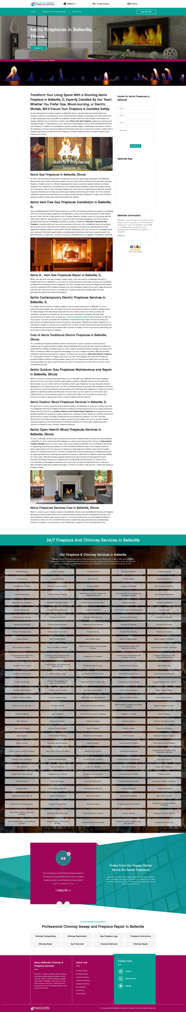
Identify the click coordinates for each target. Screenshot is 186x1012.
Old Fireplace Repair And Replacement (128, 610)
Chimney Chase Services (93, 617)
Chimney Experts (22, 781)
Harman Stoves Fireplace (57, 728)
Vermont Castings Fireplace (164, 721)
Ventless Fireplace (93, 804)
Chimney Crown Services (22, 617)
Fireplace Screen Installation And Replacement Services (164, 751)
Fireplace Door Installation (93, 656)
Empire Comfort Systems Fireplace (21, 751)
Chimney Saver (164, 610)
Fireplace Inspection (93, 610)
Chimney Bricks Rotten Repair (128, 682)
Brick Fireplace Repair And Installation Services (22, 822)
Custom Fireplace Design (57, 697)
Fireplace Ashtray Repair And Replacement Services (164, 656)
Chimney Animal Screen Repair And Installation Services (128, 594)
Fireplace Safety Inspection (129, 781)
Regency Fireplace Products (164, 706)
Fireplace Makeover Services (93, 813)
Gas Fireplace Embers (164, 697)
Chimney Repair (128, 579)
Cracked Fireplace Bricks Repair (93, 822)
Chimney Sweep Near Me (93, 789)
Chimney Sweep (22, 572)
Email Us (134, 4)
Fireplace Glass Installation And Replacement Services (57, 656)
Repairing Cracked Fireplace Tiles (93, 682)
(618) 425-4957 (146, 12)
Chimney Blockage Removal (57, 610)
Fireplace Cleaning (164, 572)
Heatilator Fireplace (57, 721)
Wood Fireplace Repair (57, 639)
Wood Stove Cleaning (164, 796)
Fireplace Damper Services (128, 665)
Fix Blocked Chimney (22, 682)
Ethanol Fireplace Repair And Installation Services (128, 647)
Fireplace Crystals (57, 706)
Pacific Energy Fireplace (57, 736)
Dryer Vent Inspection (164, 767)
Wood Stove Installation (128, 796)
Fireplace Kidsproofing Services (128, 759)
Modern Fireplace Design (22, 697)
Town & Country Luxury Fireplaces (93, 714)
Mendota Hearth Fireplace (92, 736)
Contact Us (76, 12)
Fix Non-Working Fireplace (57, 594)
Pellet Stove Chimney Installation (93, 697)
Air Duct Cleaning (57, 767)
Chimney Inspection (128, 572)
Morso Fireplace (93, 743)
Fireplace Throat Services (22, 674)
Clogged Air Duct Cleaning (57, 774)
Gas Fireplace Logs (164, 665)
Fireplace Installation (128, 586)
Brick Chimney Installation (164, 594)
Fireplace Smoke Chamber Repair (93, 603)
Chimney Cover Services (128, 617)
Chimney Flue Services (164, 617)
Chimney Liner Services (22, 624)
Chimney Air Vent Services (22, 706)
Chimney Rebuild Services (57, 759)
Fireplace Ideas (21, 789)
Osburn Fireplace (93, 728)
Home (32, 12)
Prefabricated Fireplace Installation (164, 647)
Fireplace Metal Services (22, 665)
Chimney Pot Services (128, 624)
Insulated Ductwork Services (164, 813)
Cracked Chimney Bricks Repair (164, 682)
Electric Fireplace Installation (57, 647)
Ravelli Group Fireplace (93, 751)
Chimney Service (93, 572)
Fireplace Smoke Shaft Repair (57, 603)
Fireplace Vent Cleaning (128, 632)
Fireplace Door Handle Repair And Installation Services (128, 656)
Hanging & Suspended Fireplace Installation (164, 804)
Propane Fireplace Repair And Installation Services (22, 656)
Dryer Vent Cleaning (164, 759)
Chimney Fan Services (164, 624)
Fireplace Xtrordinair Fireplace (164, 736)
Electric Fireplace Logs (57, 674)
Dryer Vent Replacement (93, 781)
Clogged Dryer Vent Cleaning (22, 774)
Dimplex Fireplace (128, 728)
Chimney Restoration (21, 610)
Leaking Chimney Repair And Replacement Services (57, 682)
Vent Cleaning (22, 767)
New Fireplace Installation (164, 586)
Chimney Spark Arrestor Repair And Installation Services (93, 594)
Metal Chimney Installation (21, 603)
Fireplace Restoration (22, 594)
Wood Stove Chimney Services (22, 804)
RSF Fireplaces (22, 721)
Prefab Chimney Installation (93, 759)
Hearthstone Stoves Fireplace (164, 743)
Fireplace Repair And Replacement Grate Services (57, 665)
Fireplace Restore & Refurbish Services (57, 822)
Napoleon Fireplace (93, 721)
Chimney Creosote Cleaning (57, 586)
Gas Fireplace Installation (22, 647)
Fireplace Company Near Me (22, 796)
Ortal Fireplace (128, 736)
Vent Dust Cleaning (128, 767)
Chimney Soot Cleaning (22, 586)
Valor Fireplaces (57, 714)
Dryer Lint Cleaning (93, 767)
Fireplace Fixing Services (57, 804)
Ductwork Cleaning (128, 789)
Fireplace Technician (164, 789)
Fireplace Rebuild (22, 639)
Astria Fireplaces (164, 714)
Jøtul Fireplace (22, 736)
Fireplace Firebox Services (93, 665)
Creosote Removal (57, 579)
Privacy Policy (81, 994)
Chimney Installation (164, 579)
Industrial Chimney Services (164, 674)
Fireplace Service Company (93, 774)
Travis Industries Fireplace (128, 743)
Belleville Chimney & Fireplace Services (127, 1008)
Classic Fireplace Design (164, 690)
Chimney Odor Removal (57, 690)
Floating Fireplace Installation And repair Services (128, 822)
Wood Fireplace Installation (164, 639)
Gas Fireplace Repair (93, 639)
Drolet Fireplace (22, 743)
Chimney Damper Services (57, 624)
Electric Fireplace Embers (128, 697)
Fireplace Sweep (93, 632)
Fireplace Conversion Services (128, 804)
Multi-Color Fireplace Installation (93, 706)
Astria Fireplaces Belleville (46, 60)
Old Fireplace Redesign (128, 690)
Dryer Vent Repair (57, 781)
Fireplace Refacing (128, 603)
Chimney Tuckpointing (164, 603)
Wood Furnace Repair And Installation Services (93, 647)
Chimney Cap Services (57, 617)
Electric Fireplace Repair (128, 639)
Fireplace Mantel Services (164, 822)
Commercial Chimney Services (93, 674)
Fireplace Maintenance (57, 796)
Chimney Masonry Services (57, 632)
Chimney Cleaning (57, 572)
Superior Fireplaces (22, 714)
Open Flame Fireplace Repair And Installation (22, 813)
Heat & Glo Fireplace (21, 728)
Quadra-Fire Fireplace (164, 728)
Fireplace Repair (93, 586)
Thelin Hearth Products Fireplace (57, 751)
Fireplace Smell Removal (21, 690)
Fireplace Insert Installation (22, 759)
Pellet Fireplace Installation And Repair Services (128, 705)
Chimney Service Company (128, 774)
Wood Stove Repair (93, 796)
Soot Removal (93, 579)
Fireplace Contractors (164, 632)
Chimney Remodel (128, 813)
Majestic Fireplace (128, 721)
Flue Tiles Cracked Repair (93, 690)
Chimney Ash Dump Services (93, 624)
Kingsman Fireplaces (128, 714)
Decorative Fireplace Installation (164, 781)
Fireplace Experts (164, 774)
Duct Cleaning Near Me (57, 789)
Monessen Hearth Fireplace (57, 743)
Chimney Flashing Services (21, 632)
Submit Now (135, 146)
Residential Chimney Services (128, 674)
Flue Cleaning (22, 579)
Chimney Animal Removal (128, 751)
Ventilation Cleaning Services (57, 813)
